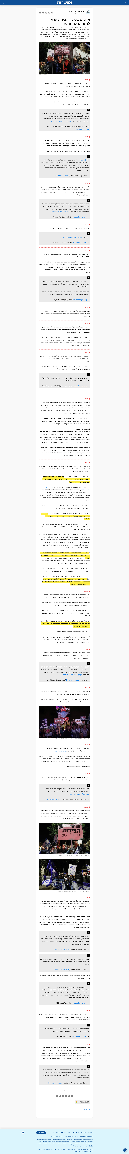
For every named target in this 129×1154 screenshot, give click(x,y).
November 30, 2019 (82, 129)
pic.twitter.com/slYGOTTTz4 (60, 121)
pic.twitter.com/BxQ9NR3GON (71, 237)
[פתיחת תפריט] (3, 2)
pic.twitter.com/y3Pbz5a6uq (79, 794)
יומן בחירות (81, 11)
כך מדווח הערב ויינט (59, 751)
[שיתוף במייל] (49, 12)
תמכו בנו (41, 1132)
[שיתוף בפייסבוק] (43, 12)
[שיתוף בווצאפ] (40, 12)
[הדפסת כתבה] (57, 1096)
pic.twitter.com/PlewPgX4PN (72, 675)
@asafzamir (82, 160)
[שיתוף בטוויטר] (46, 12)
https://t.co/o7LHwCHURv (61, 212)
